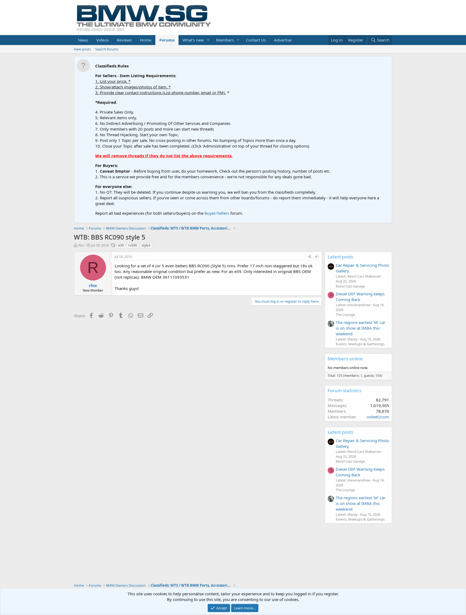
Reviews (124, 40)
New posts (82, 49)
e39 (121, 245)
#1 (317, 256)
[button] (208, 40)
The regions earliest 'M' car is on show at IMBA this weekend (360, 328)
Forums (166, 40)
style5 (146, 245)
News (83, 40)
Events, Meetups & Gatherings (360, 343)
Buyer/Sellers (216, 213)
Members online (345, 359)
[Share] (309, 257)
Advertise (283, 40)
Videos (102, 40)
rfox (81, 245)
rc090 (132, 245)
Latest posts (340, 257)
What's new (193, 40)
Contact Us (256, 40)
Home (145, 40)
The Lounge (345, 314)
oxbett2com (378, 416)
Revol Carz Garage (350, 286)
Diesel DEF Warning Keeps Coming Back (360, 296)
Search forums (106, 49)
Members (225, 40)
